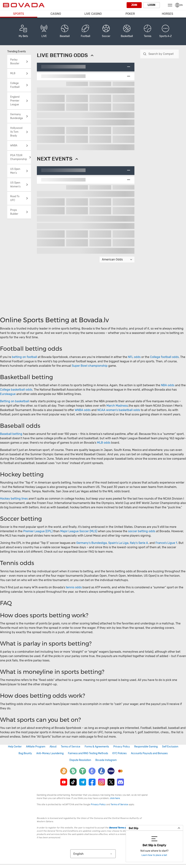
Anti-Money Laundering (50, 753)
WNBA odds (83, 410)
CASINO (55, 13)
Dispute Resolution (80, 760)
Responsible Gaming (146, 746)
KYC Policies (119, 753)
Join (134, 5)
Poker (130, 13)
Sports (18, 13)
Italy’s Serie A (139, 543)
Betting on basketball (14, 401)
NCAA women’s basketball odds (118, 410)
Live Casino (93, 13)
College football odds (164, 357)
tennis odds (74, 587)
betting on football (24, 357)
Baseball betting (11, 434)
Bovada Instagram (106, 760)
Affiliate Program (35, 746)
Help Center (15, 746)
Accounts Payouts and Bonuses (149, 753)
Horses (167, 13)
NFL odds (134, 357)
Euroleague (8, 394)
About (53, 746)
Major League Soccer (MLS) (78, 531)
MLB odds (103, 442)
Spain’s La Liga (118, 543)
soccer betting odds (141, 531)
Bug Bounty (25, 753)
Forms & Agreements (97, 746)
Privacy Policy (121, 746)
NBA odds (168, 385)
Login (151, 5)
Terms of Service (70, 746)
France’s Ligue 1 (166, 543)
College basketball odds (16, 389)
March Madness (117, 405)
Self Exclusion (170, 746)
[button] (165, 31)
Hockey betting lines (14, 498)
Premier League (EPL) (37, 531)
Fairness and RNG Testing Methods (88, 753)
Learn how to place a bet (154, 855)
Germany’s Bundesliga (91, 543)
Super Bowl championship (90, 365)
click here (115, 798)
